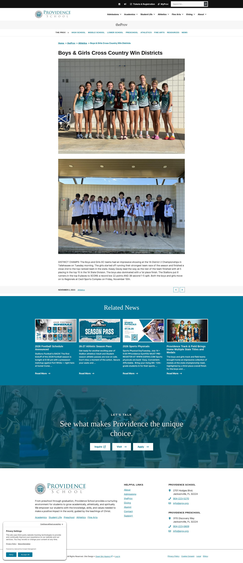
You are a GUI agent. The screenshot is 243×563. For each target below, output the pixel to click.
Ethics (205, 556)
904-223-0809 (181, 526)
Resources (173, 32)
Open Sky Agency (103, 556)
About (201, 14)
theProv (128, 498)
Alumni (127, 507)
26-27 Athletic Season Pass (95, 346)
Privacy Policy (173, 556)
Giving (189, 14)
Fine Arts (176, 14)
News (184, 32)
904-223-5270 (181, 498)
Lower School (115, 32)
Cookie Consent (187, 556)
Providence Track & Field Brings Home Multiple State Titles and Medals (186, 349)
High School (79, 32)
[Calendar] (119, 4)
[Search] (205, 4)
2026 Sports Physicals (136, 346)
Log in (117, 556)
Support (128, 515)
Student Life (146, 14)
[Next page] (182, 289)
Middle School (96, 32)
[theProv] (125, 4)
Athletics (162, 14)
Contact (128, 511)
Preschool (132, 32)
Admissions (113, 14)
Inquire (102, 447)
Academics (129, 14)
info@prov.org (181, 503)
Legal (198, 556)
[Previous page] (175, 289)
